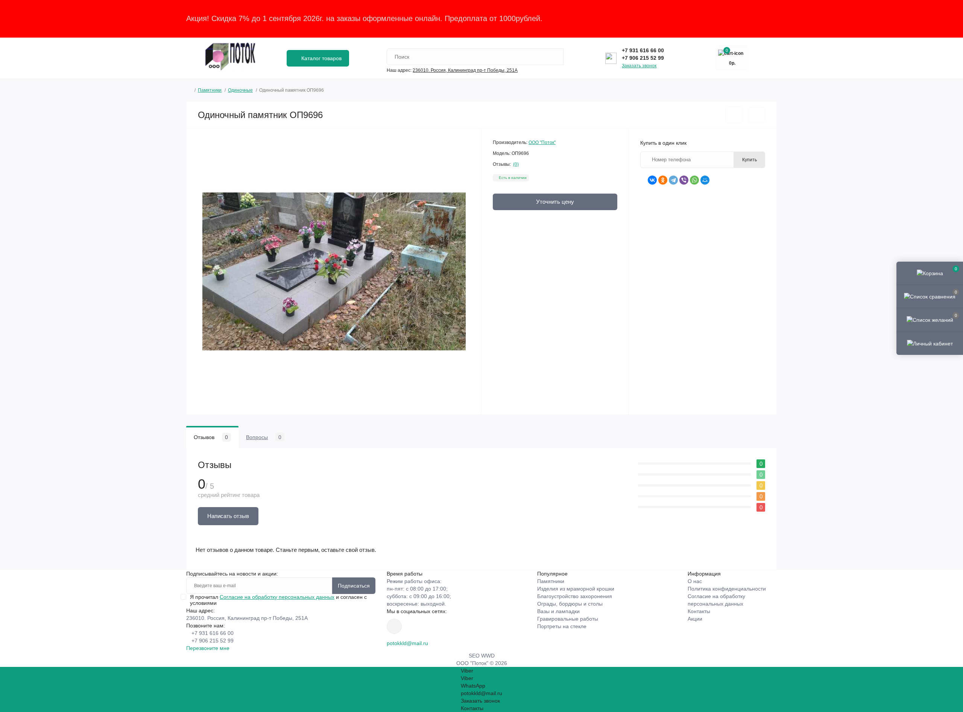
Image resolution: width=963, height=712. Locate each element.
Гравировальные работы (567, 619)
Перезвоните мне (207, 648)
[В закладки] (734, 114)
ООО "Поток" (542, 142)
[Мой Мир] (704, 180)
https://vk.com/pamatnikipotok (394, 626)
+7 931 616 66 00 (643, 50)
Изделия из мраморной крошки (575, 589)
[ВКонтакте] (652, 180)
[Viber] (683, 180)
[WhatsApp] (694, 180)
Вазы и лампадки (558, 611)
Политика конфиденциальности (727, 589)
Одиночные (240, 90)
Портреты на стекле (561, 626)
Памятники (210, 90)
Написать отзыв (228, 516)
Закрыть (761, 18)
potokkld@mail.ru (407, 643)
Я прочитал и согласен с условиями (278, 600)
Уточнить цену (555, 201)
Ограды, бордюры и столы (570, 604)
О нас (695, 581)
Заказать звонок (639, 65)
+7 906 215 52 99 (643, 58)
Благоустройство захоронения (574, 596)
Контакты (699, 611)
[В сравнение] (757, 115)
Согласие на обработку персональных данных (277, 597)
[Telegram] (673, 180)
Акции (695, 619)
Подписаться (354, 586)
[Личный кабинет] (929, 342)
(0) (516, 164)
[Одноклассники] (662, 180)
